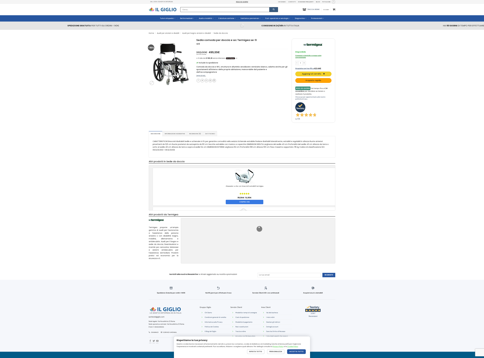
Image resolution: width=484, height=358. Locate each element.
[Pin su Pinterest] (210, 80)
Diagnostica (300, 18)
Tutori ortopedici (167, 18)
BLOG (318, 2)
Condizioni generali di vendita (215, 317)
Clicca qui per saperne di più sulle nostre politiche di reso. (310, 98)
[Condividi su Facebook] (198, 80)
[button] (326, 9)
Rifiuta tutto (255, 351)
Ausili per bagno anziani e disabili (196, 33)
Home (151, 33)
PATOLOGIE (326, 2)
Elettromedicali (186, 18)
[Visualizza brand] (313, 44)
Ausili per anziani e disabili (168, 33)
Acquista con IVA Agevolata (245, 336)
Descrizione (155, 134)
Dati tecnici (210, 134)
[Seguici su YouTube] (157, 341)
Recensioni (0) (195, 134)
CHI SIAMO (282, 2)
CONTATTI (292, 2)
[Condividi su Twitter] (202, 80)
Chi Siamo (208, 313)
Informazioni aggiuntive (175, 134)
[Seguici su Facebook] (333, 1)
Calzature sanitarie (226, 18)
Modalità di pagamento (243, 322)
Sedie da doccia (221, 33)
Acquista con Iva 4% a (308, 68)
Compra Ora (244, 202)
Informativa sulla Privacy (213, 322)
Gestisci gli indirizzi (273, 322)
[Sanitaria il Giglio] (162, 9)
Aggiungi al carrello (311, 74)
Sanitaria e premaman (250, 18)
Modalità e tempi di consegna (246, 313)
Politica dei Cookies (212, 327)
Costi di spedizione (242, 317)
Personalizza (275, 351)
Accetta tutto (296, 351)
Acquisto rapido (313, 80)
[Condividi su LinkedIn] (214, 80)
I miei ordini (270, 317)
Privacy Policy (278, 346)
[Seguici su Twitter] (154, 341)
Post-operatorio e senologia (276, 18)
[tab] (155, 133)
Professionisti (316, 18)
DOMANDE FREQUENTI (305, 2)
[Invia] (273, 9)
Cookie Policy (292, 346)
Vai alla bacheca (272, 313)
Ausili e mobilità (205, 18)
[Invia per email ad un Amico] (206, 80)
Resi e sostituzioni (241, 327)
